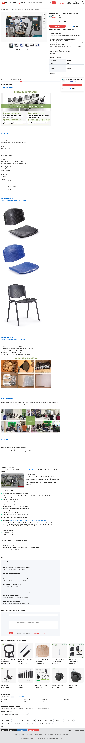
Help (61, 6)
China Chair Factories (6, 720)
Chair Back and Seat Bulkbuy (46, 723)
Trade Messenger (22, 730)
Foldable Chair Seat (17, 723)
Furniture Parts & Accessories (16, 9)
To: (8, 618)
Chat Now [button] (76, 26)
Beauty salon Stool (26, 699)
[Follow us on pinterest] (81, 730)
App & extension (68, 6)
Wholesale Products (42, 734)
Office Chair (28, 520)
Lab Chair (23, 520)
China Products (22, 734)
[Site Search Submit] (54, 2)
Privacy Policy (62, 738)
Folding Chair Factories (19, 720)
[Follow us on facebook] (73, 730)
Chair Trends (34, 723)
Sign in (82, 3)
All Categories (6, 6)
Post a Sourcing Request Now (38, 633)
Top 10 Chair (26, 723)
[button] (50, 2)
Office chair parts (46, 701)
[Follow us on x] (75, 730)
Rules (83, 6)
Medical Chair (4, 699)
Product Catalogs (20, 696)
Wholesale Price (50, 734)
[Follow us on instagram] (77, 730)
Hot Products (15, 734)
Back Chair (40, 720)
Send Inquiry (57, 26)
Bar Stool (19, 520)
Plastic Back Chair (59, 720)
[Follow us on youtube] (79, 730)
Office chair (44, 699)
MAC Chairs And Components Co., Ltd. (59, 15)
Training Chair (13, 520)
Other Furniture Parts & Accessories (31, 9)
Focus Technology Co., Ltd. (33, 738)
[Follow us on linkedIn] (83, 730)
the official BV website (32, 469)
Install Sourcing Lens (34, 730)
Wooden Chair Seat (49, 720)
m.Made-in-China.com (46, 735)
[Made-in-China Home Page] (8, 2)
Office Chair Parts (42, 520)
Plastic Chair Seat (69, 720)
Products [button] (23, 2)
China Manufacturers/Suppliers (32, 734)
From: (7, 615)
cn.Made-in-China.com (55, 735)
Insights (70, 734)
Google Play (13, 730)
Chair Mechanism (6, 714)
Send (11, 633)
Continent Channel (58, 734)
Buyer (54, 6)
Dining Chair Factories (30, 720)
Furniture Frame (24, 714)
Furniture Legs (15, 714)
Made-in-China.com (36, 735)
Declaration (56, 738)
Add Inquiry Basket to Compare (24, 49)
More (2, 726)
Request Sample (70, 29)
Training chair (66, 699)
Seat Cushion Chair (6, 723)
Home (2, 9)
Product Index (65, 734)
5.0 (68, 81)
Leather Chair (34, 520)
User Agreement (50, 738)
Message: (7, 622)
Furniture (7, 9)
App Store (4, 730)
